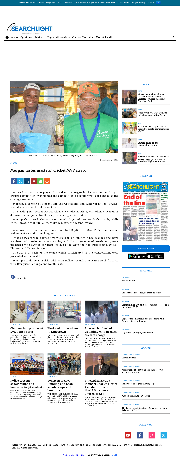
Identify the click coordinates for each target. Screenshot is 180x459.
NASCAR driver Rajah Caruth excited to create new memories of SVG (153, 129)
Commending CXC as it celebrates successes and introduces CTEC (145, 306)
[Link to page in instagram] (152, 435)
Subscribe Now (146, 248)
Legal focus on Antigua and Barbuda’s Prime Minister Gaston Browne (144, 320)
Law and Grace (129, 358)
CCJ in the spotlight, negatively (137, 333)
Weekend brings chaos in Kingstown (63, 330)
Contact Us (78, 37)
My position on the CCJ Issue (136, 396)
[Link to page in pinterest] (34, 181)
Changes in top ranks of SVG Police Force (26, 330)
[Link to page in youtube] (128, 435)
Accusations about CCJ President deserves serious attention (142, 371)
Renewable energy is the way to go (139, 384)
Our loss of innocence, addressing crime (141, 293)
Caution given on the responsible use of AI (148, 144)
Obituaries (62, 37)
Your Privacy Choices (99, 455)
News (14, 37)
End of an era (128, 281)
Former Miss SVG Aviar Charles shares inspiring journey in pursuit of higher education (153, 159)
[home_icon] (6, 37)
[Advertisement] (90, 59)
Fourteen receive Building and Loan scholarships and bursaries (60, 385)
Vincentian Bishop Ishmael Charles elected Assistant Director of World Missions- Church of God (101, 387)
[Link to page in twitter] (20, 181)
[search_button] (173, 37)
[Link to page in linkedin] (27, 181)
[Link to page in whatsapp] (40, 181)
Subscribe (108, 37)
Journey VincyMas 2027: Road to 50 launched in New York (152, 114)
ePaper (50, 37)
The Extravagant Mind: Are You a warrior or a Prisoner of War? (144, 409)
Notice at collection (73, 455)
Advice (38, 37)
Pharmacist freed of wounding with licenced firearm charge (101, 332)
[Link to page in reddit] (47, 181)
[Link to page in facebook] (14, 181)
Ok (158, 3)
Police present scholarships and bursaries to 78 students (27, 384)
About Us (93, 37)
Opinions (25, 37)
